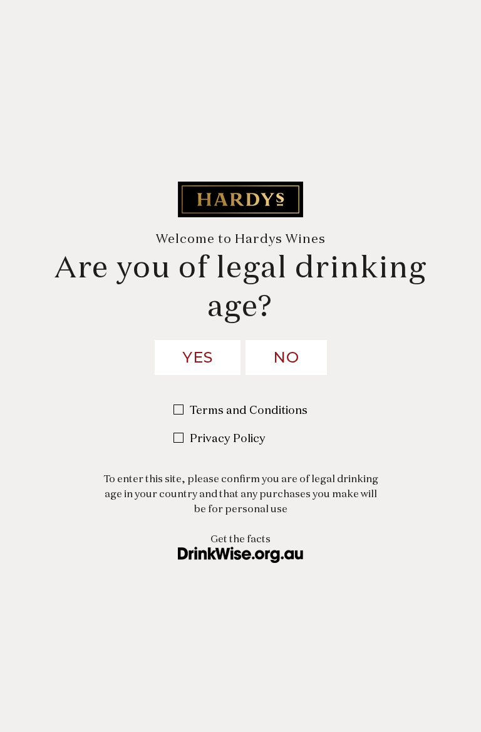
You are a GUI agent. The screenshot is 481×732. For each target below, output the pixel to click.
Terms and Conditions (249, 410)
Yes (197, 357)
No (286, 357)
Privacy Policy (228, 438)
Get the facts (240, 538)
